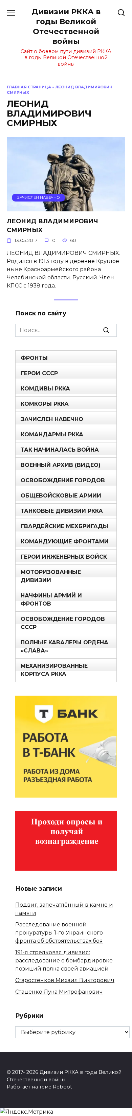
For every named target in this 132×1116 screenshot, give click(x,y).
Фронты (34, 358)
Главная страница (29, 87)
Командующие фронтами (65, 541)
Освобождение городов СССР (63, 623)
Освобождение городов (63, 480)
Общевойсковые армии (61, 495)
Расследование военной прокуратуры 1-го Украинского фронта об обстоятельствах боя (59, 932)
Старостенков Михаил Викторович (64, 980)
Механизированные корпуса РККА (54, 670)
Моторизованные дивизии (51, 576)
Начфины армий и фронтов (51, 599)
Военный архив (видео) (61, 465)
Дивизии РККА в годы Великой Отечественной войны (66, 26)
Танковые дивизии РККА (62, 511)
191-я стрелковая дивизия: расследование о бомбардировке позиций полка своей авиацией (64, 960)
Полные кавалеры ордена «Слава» (64, 646)
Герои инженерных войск (64, 557)
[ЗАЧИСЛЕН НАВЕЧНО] (66, 207)
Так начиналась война (60, 450)
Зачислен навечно (52, 419)
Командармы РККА (52, 434)
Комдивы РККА (45, 388)
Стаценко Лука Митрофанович (59, 992)
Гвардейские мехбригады (64, 526)
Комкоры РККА (45, 404)
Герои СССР (39, 373)
